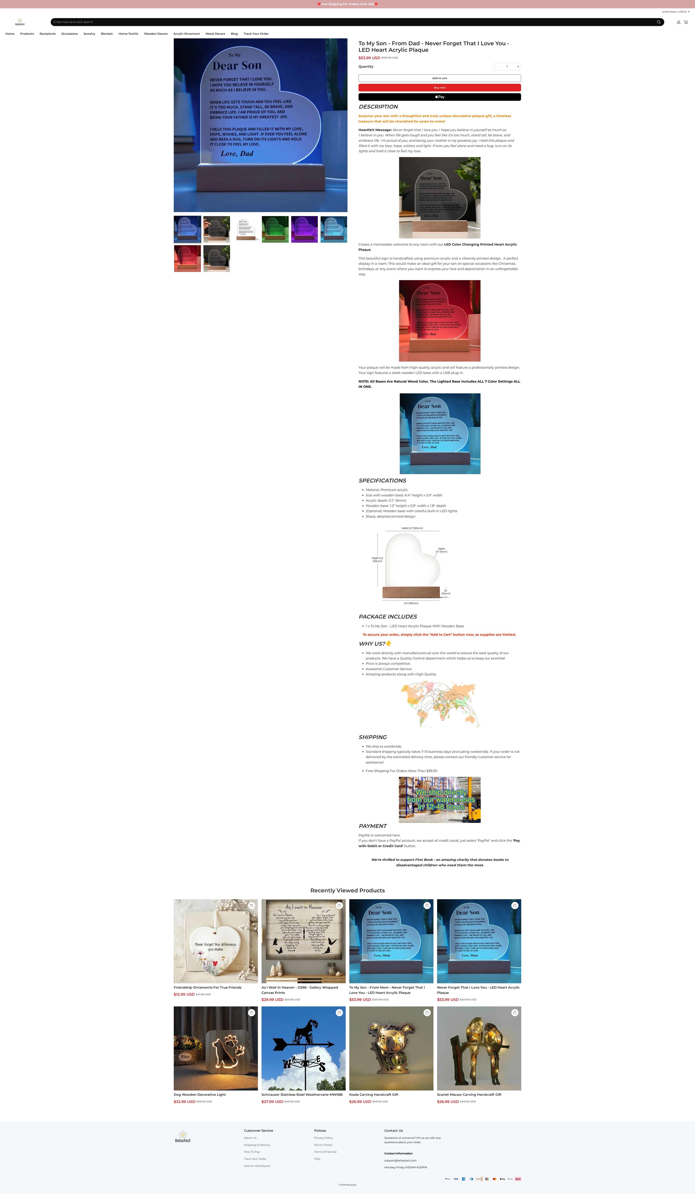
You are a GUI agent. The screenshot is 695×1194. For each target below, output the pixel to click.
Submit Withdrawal (257, 1166)
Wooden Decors (156, 33)
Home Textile (128, 33)
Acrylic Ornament (186, 33)
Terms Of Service (325, 1151)
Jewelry (89, 33)
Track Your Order (256, 33)
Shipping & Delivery (257, 1145)
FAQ (317, 1159)
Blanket (107, 33)
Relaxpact (351, 1185)
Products (27, 33)
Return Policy (323, 1145)
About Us (250, 1138)
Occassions (69, 33)
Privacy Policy (323, 1138)
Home (9, 33)
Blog (234, 33)
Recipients (48, 33)
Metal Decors (215, 33)
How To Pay (252, 1151)
